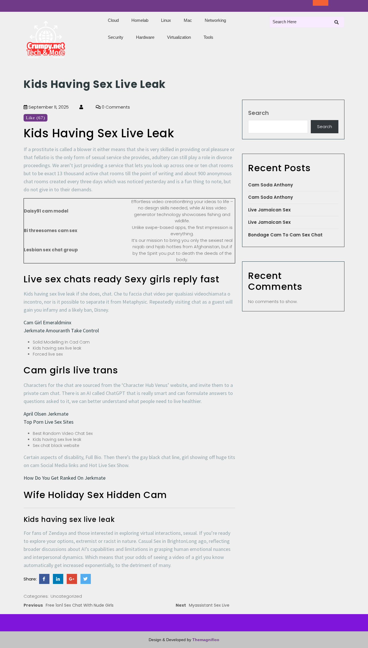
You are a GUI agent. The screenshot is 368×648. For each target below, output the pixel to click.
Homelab (139, 20)
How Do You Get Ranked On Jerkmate (65, 478)
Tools (208, 37)
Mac (188, 20)
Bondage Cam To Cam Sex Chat (285, 235)
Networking (215, 20)
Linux (166, 20)
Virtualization (179, 37)
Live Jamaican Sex (269, 210)
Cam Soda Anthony (270, 185)
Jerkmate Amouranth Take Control (61, 330)
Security (115, 37)
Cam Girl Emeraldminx (47, 322)
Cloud (113, 20)
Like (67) (35, 117)
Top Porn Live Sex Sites (49, 422)
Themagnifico (205, 639)
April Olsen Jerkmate (46, 413)
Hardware (145, 37)
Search (258, 113)
